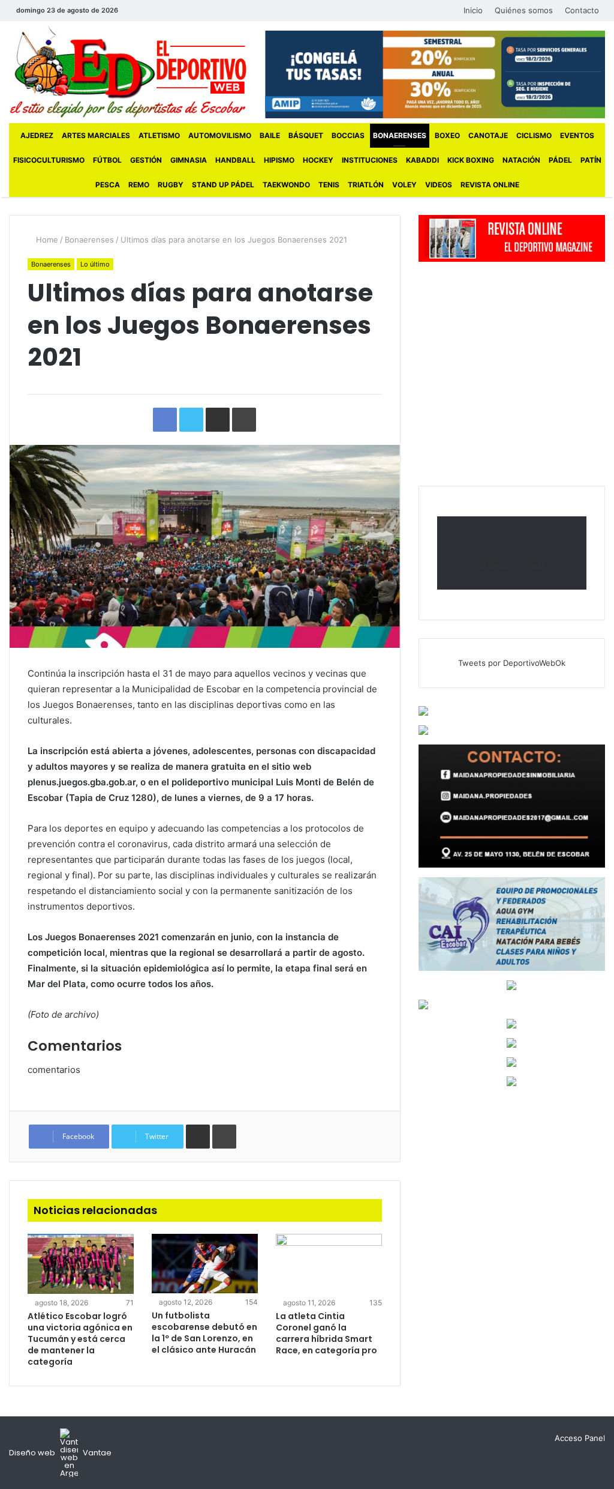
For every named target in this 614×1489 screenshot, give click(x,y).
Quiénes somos (524, 10)
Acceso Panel (580, 1438)
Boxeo (447, 135)
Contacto (582, 10)
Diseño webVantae (60, 1452)
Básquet (305, 135)
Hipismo (279, 160)
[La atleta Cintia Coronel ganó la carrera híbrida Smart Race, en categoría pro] (329, 1264)
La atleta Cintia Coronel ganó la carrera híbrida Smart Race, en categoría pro (326, 1333)
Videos (438, 184)
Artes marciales (96, 135)
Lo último (95, 264)
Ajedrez (36, 135)
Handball (235, 160)
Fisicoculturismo (49, 160)
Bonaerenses (399, 135)
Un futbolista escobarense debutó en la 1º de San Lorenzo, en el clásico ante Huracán (204, 1332)
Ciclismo (534, 135)
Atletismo (159, 135)
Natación (521, 160)
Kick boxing (470, 160)
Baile (270, 135)
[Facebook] (136, 10)
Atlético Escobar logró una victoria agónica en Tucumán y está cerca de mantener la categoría (80, 1339)
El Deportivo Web (512, 565)
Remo (138, 184)
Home (46, 239)
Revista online (489, 184)
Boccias (348, 135)
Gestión (146, 160)
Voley (404, 184)
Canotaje (488, 135)
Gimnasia (188, 160)
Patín (590, 160)
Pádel (560, 160)
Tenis (328, 184)
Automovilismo (219, 135)
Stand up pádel (223, 184)
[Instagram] (172, 10)
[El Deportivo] (128, 72)
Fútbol (107, 160)
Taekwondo (286, 184)
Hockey (318, 160)
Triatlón (366, 184)
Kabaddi (422, 160)
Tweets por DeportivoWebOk (511, 663)
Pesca (107, 184)
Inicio (473, 10)
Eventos (577, 135)
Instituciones (370, 160)
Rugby (170, 184)
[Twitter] (154, 10)
